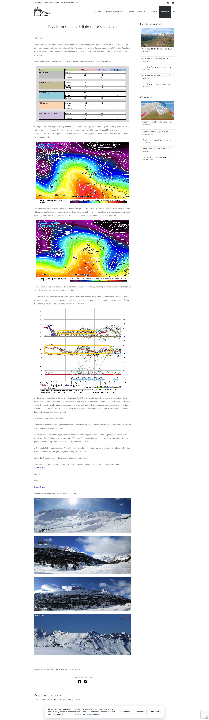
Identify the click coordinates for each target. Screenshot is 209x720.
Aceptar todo (124, 712)
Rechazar (140, 712)
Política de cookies (93, 714)
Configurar (154, 712)
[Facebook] (169, 3)
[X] (173, 3)
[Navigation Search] (173, 12)
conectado (54, 700)
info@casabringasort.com (71, 2)
